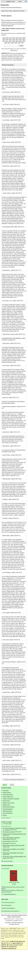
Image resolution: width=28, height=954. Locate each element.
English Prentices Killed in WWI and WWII (13, 845)
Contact (18, 916)
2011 (7, 41)
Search (12, 785)
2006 (14, 41)
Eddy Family (6, 843)
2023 (14, 38)
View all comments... (6, 905)
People (7, 10)
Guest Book (6, 790)
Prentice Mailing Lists (8, 796)
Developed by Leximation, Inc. (13, 920)
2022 (17, 38)
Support (9, 916)
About (13, 916)
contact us (7, 936)
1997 (22, 42)
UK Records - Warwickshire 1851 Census (13, 853)
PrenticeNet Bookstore (9, 894)
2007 (10, 41)
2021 (20, 38)
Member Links (6, 805)
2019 (3, 39)
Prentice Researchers (8, 794)
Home (3, 10)
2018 (7, 39)
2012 (3, 41)
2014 (20, 39)
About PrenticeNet (7, 811)
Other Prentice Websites (8, 807)
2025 (7, 38)
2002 (5, 42)
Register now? (5, 30)
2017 (10, 39)
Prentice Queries (7, 792)
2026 (3, 38)
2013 (24, 39)
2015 (17, 39)
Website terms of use (9, 919)
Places (11, 10)
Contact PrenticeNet (8, 813)
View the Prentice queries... (8, 902)
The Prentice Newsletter (9, 832)
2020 (24, 38)
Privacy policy (19, 919)
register (8, 1)
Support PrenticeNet (8, 809)
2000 (12, 42)
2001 (9, 42)
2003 (24, 41)
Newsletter (21, 10)
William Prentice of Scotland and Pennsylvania (14, 834)
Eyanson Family (7, 841)
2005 (17, 41)
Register (5, 815)
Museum (16, 10)
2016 (14, 39)
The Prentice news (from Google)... (10, 911)
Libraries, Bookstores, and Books (11, 798)
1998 (19, 42)
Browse (5, 785)
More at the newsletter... (7, 861)
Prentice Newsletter (6, 822)
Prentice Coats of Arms (8, 802)
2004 (20, 41)
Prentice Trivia (6, 800)
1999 (15, 42)
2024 (10, 38)
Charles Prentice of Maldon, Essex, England (13, 849)
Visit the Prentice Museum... (8, 908)
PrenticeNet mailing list (7, 25)
